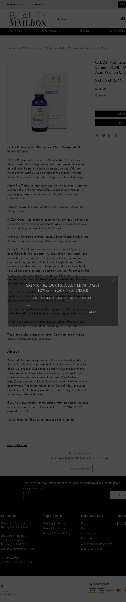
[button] (114, 280)
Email (28, 305)
